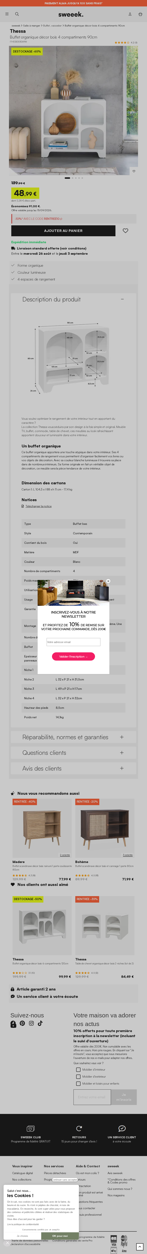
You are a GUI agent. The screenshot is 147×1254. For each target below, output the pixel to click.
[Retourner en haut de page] (139, 1246)
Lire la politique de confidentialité (23, 1224)
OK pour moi (60, 1235)
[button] (7, 1242)
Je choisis (22, 1235)
